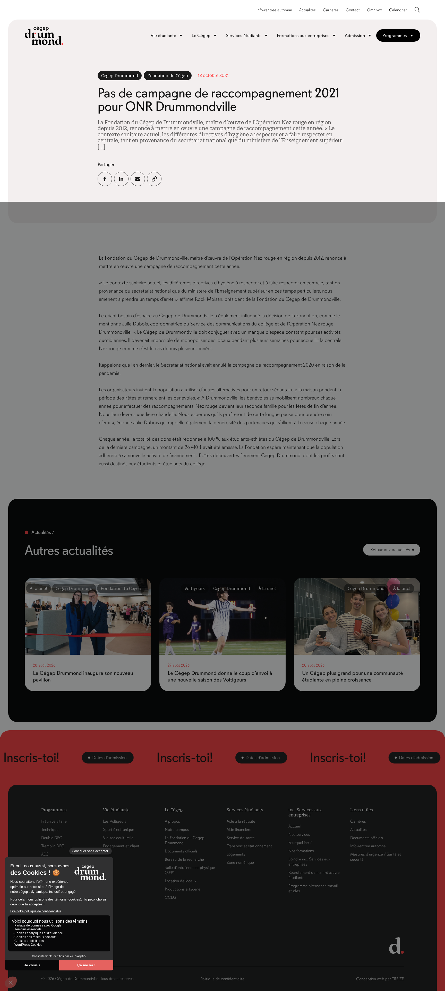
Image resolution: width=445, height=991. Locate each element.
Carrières (331, 10)
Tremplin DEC (52, 846)
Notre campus (177, 829)
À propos (172, 821)
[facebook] (105, 179)
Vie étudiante (163, 35)
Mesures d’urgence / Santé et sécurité (375, 857)
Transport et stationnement (249, 846)
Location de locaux (180, 881)
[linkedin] (121, 179)
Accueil (294, 826)
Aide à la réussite (241, 821)
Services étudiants (243, 35)
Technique (49, 829)
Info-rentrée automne (274, 10)
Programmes (394, 35)
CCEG (170, 897)
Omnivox (374, 10)
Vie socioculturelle (118, 837)
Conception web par (380, 978)
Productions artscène (182, 889)
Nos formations (301, 850)
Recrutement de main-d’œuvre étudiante (314, 875)
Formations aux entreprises (303, 35)
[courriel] (138, 179)
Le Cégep (201, 35)
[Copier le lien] (154, 179)
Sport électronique (118, 829)
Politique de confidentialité (222, 978)
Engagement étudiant (121, 846)
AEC (45, 854)
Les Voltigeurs (114, 821)
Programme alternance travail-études (313, 888)
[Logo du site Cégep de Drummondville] (44, 35)
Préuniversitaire (54, 821)
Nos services (299, 834)
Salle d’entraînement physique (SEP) (190, 870)
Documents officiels (181, 851)
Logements (236, 854)
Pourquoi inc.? (300, 842)
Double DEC (51, 837)
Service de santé (241, 837)
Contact (353, 10)
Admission (355, 35)
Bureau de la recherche (184, 859)
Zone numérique (240, 862)
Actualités (307, 10)
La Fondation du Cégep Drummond (184, 840)
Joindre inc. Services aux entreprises (309, 862)
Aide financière (239, 829)
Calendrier (398, 10)
